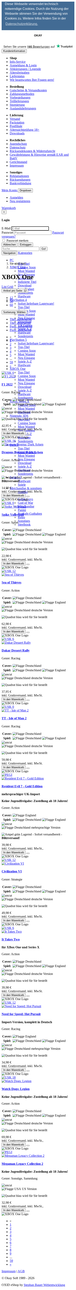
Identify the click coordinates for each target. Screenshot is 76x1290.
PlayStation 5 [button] (18, 339)
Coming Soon (27, 267)
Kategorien (25, 253)
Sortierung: (14, 312)
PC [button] (12, 260)
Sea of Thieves (11, 582)
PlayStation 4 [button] (18, 300)
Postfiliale (16, 126)
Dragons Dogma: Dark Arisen (22, 452)
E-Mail (6, 228)
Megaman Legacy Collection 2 (22, 1163)
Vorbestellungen (20, 97)
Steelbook (24, 524)
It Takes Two (11, 939)
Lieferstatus (17, 76)
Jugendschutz (18, 143)
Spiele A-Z (25, 361)
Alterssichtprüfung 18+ (24, 129)
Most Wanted (26, 271)
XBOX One (18, 267)
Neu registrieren (20, 201)
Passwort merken (17, 240)
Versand (15, 119)
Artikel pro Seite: (15, 290)
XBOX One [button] (18, 368)
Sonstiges (24, 521)
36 (11, 301)
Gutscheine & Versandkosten (28, 90)
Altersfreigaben (19, 72)
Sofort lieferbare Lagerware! (36, 303)
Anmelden (16, 197)
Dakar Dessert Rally (16, 650)
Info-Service (18, 61)
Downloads (17, 133)
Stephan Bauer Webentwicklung (44, 1285)
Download (24, 285)
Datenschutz (18, 147)
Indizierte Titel (27, 282)
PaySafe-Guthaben (30, 513)
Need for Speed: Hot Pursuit (21, 1014)
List (4, 286)
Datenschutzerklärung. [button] (21, 24)
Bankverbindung (20, 183)
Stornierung (17, 104)
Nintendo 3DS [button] (19, 416)
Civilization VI (12, 871)
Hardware (24, 296)
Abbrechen (9, 244)
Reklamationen (19, 176)
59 (11, 362)
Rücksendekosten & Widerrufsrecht (32, 151)
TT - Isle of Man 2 (14, 718)
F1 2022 (7, 384)
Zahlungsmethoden (22, 94)
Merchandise (26, 506)
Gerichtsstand (18, 162)
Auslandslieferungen (23, 108)
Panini (22, 510)
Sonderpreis (25, 336)
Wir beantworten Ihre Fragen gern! (32, 79)
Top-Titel (24, 307)
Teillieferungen (19, 101)
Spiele (22, 484)
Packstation (17, 122)
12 (11, 297)
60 (11, 305)
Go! (44, 248)
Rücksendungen (20, 179)
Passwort (7, 232)
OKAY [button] (38, 35)
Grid (10, 286)
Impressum (17, 165)
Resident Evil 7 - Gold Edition (22, 786)
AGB (21, 1271)
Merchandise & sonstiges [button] (26, 488)
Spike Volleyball (13, 514)
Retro (21, 517)
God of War (25, 502)
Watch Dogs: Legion (16, 1089)
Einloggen (25, 244)
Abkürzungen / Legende (25, 69)
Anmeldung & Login (23, 65)
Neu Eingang (26, 358)
